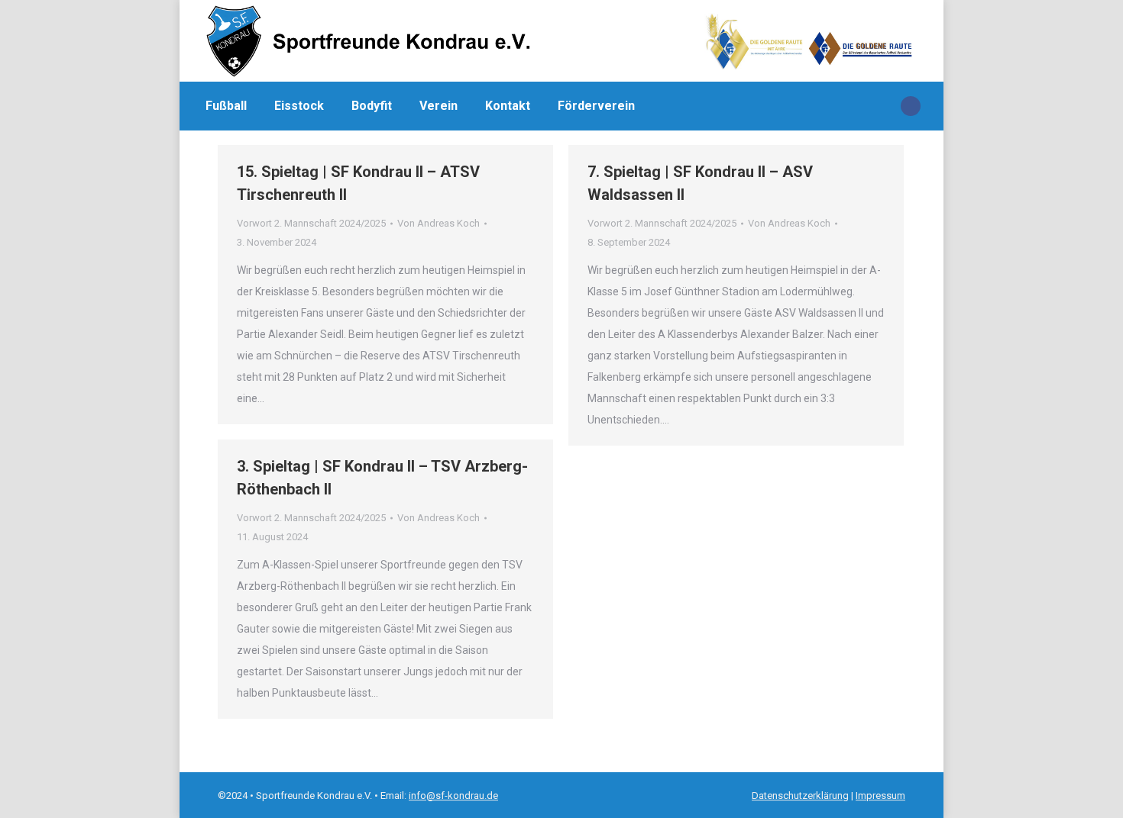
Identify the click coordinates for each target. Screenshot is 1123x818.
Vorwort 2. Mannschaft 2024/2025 (311, 223)
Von (438, 223)
